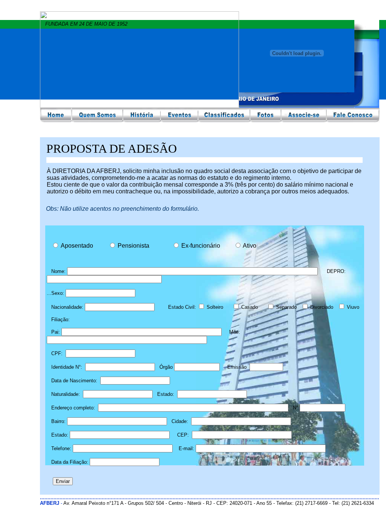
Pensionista (137, 245)
